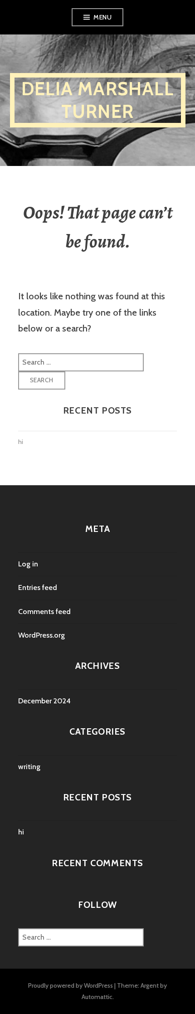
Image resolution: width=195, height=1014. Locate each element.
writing (29, 766)
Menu (102, 17)
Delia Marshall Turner (97, 100)
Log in (28, 564)
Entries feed (37, 587)
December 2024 (44, 701)
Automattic (97, 997)
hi (20, 442)
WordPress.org (41, 635)
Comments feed (44, 611)
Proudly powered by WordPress (70, 985)
